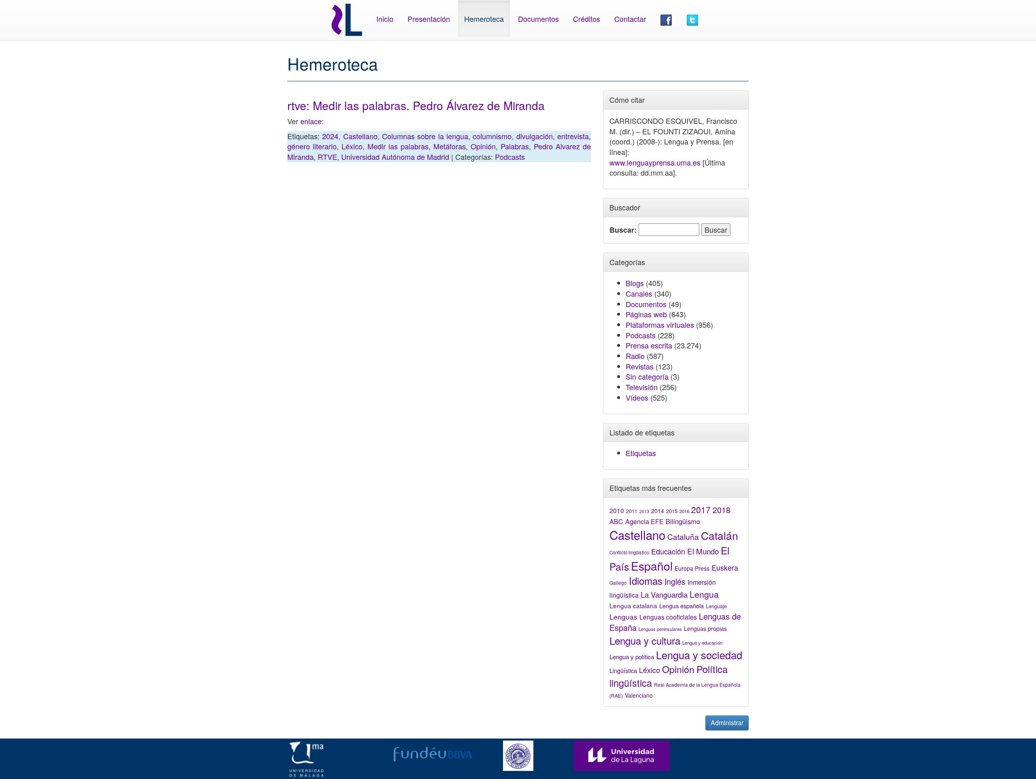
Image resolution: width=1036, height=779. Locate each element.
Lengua (704, 594)
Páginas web (646, 314)
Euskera (724, 567)
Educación (668, 551)
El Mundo (703, 551)
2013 (644, 511)
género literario (312, 146)
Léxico (352, 146)
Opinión (483, 146)
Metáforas (449, 146)
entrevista (573, 136)
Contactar (630, 18)
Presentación (429, 18)
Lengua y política (631, 656)
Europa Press (692, 568)
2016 (684, 511)
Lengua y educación (702, 642)
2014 (657, 511)
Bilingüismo (683, 521)
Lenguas (623, 616)
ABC (616, 521)
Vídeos (637, 397)
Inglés (675, 581)
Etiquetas (641, 453)
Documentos (538, 18)
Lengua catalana (633, 605)
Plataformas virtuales (660, 324)
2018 (721, 510)
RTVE (327, 156)
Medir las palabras (398, 146)
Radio (635, 355)
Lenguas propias (705, 628)
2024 (330, 136)
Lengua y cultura (644, 640)
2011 (631, 511)
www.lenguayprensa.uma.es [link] (655, 162)
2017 (701, 509)
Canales (639, 293)
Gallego (618, 582)
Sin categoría (647, 376)
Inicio (384, 18)
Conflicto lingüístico (629, 552)
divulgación (534, 136)
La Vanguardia (664, 594)
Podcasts (510, 156)
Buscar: (623, 230)
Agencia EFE (644, 521)
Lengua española (681, 605)
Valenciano (639, 695)
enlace (311, 121)
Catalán (719, 535)
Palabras (515, 146)
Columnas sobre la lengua (425, 136)
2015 (671, 511)
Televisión (642, 387)
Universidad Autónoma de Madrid (395, 156)
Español (652, 565)
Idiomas (645, 580)
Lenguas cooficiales (668, 616)
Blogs (635, 283)
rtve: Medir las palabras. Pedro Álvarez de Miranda (416, 105)
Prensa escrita (649, 345)
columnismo (492, 136)
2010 (616, 510)
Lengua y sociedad (699, 654)
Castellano (360, 136)
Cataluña (683, 536)
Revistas (640, 366)
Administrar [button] (727, 722)
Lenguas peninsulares (660, 629)
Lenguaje (716, 606)
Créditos (586, 18)
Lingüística (623, 670)
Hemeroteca (484, 18)
